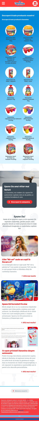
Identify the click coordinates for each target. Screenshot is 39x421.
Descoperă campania (20, 202)
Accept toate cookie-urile (20, 419)
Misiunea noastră (21, 391)
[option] (19, 92)
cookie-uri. (21, 410)
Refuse (19, 416)
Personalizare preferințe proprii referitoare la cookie (14, 412)
